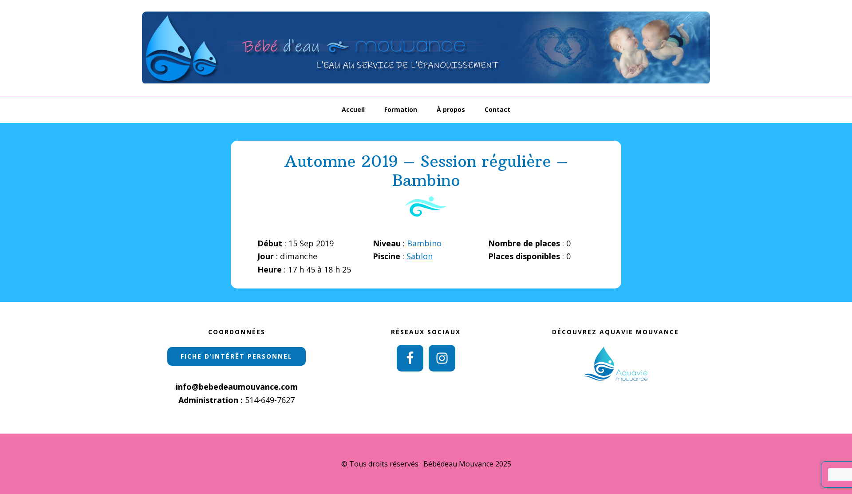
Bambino (424, 243)
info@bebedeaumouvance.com (237, 386)
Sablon (419, 256)
